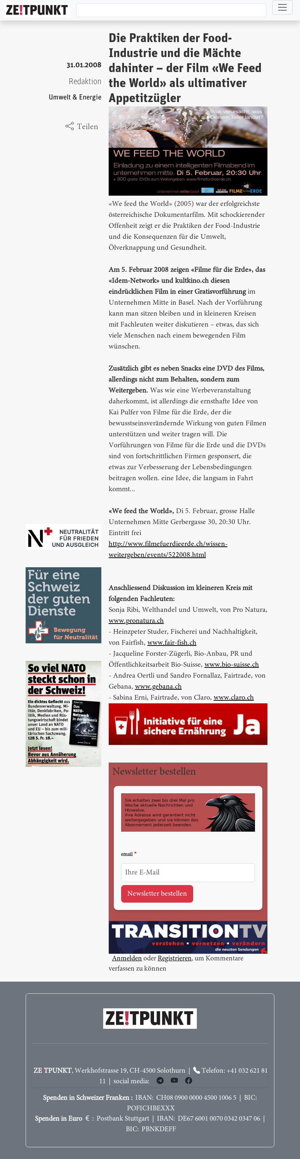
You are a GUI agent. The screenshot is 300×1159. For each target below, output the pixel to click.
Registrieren (175, 958)
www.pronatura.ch (136, 621)
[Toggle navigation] (282, 7)
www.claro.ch (234, 697)
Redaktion (85, 82)
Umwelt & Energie (75, 97)
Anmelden (127, 958)
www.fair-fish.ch (171, 643)
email (127, 854)
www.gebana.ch (158, 686)
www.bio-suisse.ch (232, 665)
